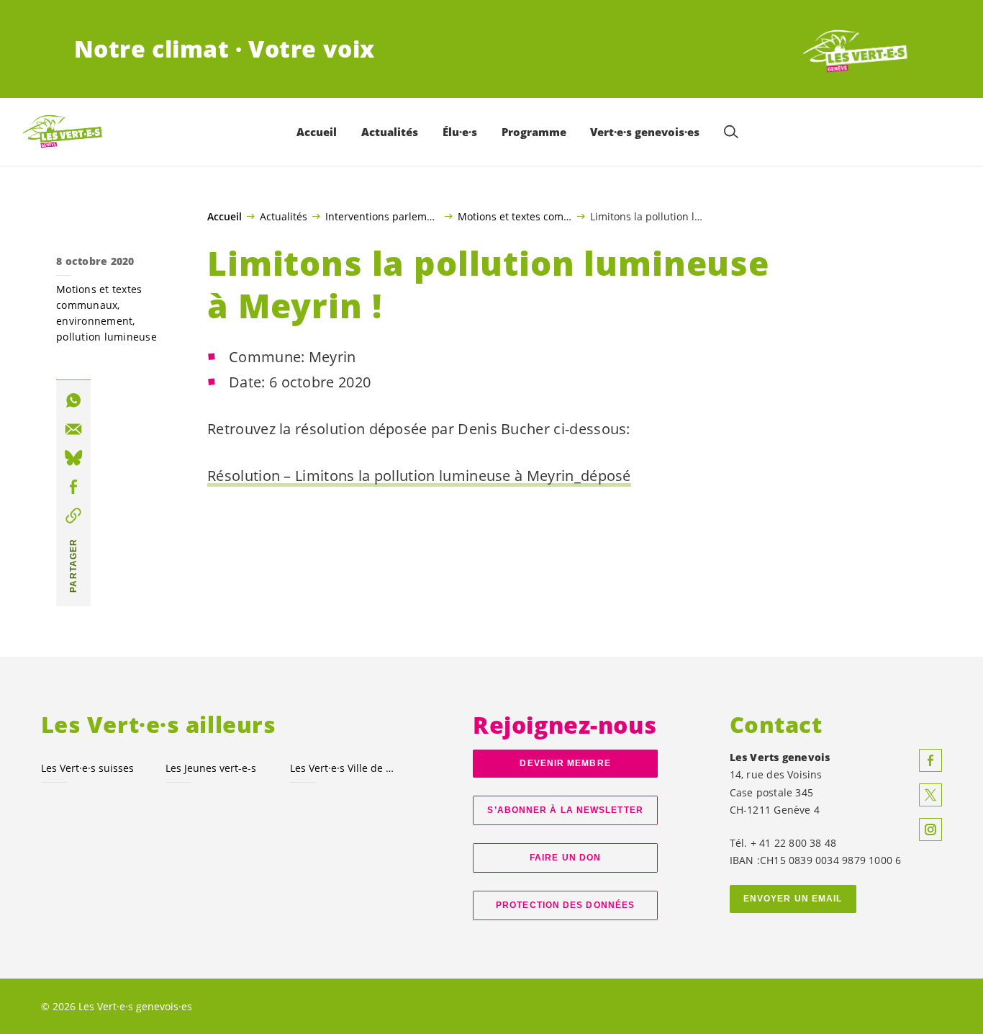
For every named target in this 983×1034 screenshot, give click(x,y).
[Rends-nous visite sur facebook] (930, 760)
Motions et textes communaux (515, 216)
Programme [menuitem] (534, 132)
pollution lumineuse (106, 336)
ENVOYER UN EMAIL (793, 899)
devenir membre (565, 763)
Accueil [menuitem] (316, 132)
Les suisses (87, 768)
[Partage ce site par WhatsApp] (73, 400)
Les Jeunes (211, 768)
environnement (94, 321)
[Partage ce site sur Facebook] (73, 486)
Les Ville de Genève (343, 768)
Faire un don (565, 858)
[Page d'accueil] (855, 49)
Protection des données (565, 905)
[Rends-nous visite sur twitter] (930, 794)
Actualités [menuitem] (389, 132)
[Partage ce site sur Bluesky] (73, 458)
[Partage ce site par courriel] (73, 429)
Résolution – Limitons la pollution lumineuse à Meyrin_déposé (419, 475)
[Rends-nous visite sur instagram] (930, 829)
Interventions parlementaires (382, 216)
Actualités (283, 216)
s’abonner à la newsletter (565, 810)
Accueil (224, 217)
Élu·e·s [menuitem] (460, 132)
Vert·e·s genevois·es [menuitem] (644, 132)
